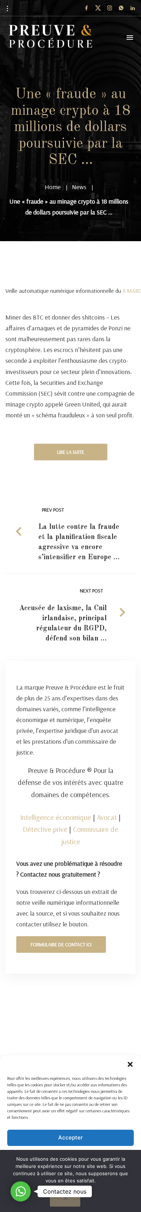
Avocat (107, 817)
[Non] (65, 1200)
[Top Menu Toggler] (130, 37)
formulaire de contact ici (61, 944)
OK (72, 1192)
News (79, 187)
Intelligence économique (55, 817)
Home (53, 187)
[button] (130, 1064)
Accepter (70, 1137)
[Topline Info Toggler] (7, 8)
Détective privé (45, 829)
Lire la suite (70, 452)
